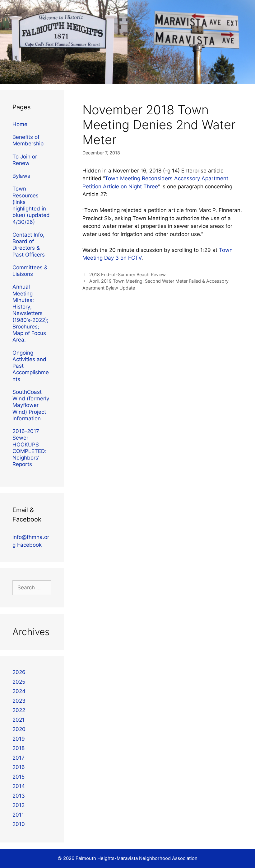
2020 (19, 729)
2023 (19, 701)
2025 (18, 682)
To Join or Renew (24, 159)
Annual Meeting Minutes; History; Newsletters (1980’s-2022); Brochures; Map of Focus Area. (30, 313)
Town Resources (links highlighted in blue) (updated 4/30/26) (31, 205)
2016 (18, 767)
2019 (18, 739)
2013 (18, 796)
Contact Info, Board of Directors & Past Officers (28, 245)
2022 (18, 710)
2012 (18, 805)
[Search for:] (31, 587)
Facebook (29, 545)
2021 (18, 720)
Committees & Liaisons (30, 270)
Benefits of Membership (28, 140)
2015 (18, 777)
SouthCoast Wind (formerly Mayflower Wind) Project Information (30, 405)
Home (19, 124)
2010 (18, 824)
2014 (18, 786)
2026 (19, 672)
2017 (18, 758)
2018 (18, 748)
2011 (18, 815)
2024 (19, 691)
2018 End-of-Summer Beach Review (127, 274)
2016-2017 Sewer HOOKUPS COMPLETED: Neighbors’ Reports (29, 447)
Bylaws (21, 176)
